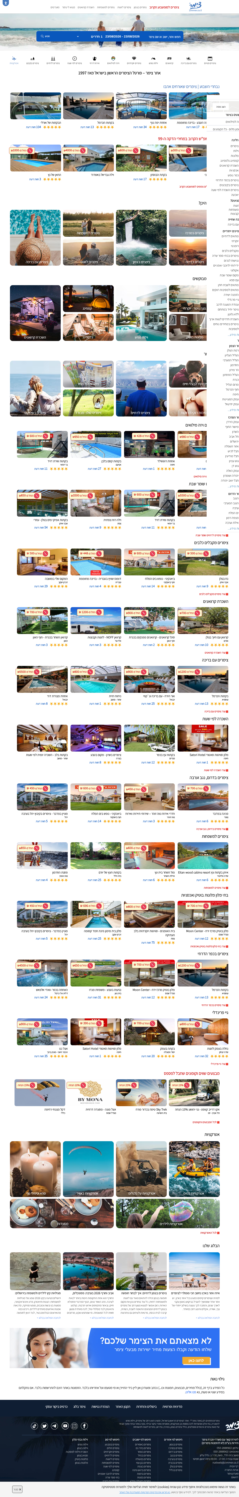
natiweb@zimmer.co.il (225, 1462)
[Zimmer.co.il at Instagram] (74, 1424)
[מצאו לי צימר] (115, 1348)
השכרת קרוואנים (86, 7)
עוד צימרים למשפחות (214, 888)
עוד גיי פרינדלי (218, 1064)
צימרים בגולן (176, 1466)
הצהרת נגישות (101, 1406)
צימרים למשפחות (106, 7)
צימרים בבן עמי (143, 1463)
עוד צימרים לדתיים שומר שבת (210, 535)
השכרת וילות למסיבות (77, 1452)
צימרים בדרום (175, 1452)
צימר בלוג (79, 1406)
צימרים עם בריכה (111, 1481)
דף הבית (234, 1466)
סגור (17, 1489)
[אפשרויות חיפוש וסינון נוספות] (126, 53)
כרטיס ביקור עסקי (56, 1406)
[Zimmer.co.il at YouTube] (64, 1423)
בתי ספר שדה (112, 1477)
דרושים (234, 1477)
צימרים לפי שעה (111, 1466)
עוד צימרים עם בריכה (215, 711)
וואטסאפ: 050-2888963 (225, 1451)
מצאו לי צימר (68, 7)
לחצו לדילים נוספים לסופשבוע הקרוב (198, 186)
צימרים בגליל (175, 1470)
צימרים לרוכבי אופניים (108, 1474)
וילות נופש (83, 1444)
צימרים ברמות (144, 1474)
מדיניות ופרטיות (172, 1406)
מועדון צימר (232, 1473)
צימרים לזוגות (124, 7)
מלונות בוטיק (81, 1459)
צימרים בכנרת (175, 1463)
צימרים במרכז (175, 1448)
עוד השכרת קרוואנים (215, 652)
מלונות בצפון (81, 1463)
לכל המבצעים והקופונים (205, 1122)
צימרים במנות (144, 1477)
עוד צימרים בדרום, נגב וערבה (210, 829)
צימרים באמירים (143, 1444)
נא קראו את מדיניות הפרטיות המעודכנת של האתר (144, 1492)
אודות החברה (231, 1470)
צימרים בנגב (176, 1455)
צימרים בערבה (175, 1459)
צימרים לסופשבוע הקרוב (164, 7)
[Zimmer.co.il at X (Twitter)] (44, 1424)
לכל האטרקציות (208, 1233)
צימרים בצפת (144, 1466)
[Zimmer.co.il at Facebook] (84, 1424)
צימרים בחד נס (143, 1448)
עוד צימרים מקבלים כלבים (212, 594)
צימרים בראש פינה (141, 1470)
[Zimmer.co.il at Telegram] (54, 1424)
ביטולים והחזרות (146, 1406)
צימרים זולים (113, 1448)
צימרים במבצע (112, 1444)
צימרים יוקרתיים (111, 1452)
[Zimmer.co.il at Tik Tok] (34, 1424)
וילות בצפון (82, 1448)
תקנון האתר (122, 1406)
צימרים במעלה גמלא (140, 1481)
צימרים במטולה (143, 1459)
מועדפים (55, 7)
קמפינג (115, 1470)
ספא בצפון (82, 1455)
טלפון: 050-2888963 (227, 1448)
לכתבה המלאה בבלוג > (49, 1318)
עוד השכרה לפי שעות (214, 770)
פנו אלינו (191, 1392)
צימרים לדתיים (112, 1455)
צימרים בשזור (144, 1452)
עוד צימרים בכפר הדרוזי (213, 1005)
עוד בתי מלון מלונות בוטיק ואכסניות (207, 946)
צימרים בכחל (144, 1455)
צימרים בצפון (140, 7)
